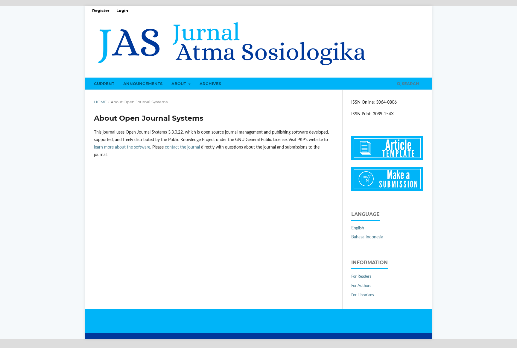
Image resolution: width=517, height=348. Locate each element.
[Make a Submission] (387, 189)
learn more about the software (122, 147)
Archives (210, 83)
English (357, 228)
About (179, 83)
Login (122, 10)
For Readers (361, 277)
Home (100, 101)
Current (104, 83)
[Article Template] (387, 159)
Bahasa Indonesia (367, 237)
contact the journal (182, 147)
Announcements (142, 83)
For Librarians (362, 295)
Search (410, 83)
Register (101, 10)
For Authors (361, 286)
